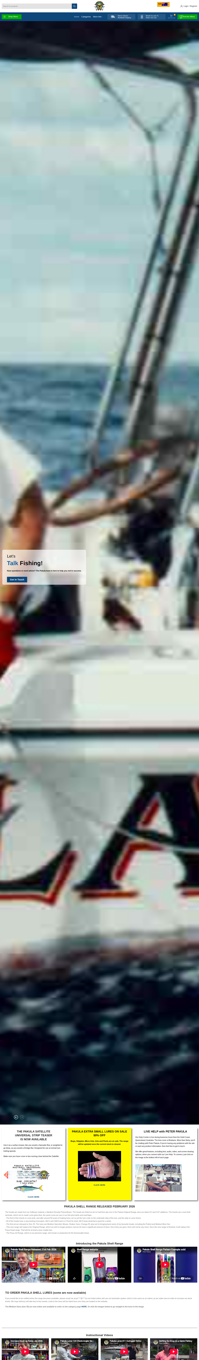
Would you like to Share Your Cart (152, 17)
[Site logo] (99, 6)
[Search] (74, 6)
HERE (84, 1307)
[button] (17, 1118)
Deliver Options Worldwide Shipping (124, 17)
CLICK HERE (33, 1197)
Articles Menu (189, 17)
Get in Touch (17, 579)
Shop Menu (13, 17)
